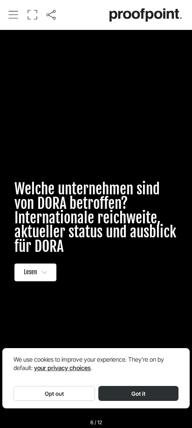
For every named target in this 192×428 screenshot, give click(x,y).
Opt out (54, 393)
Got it (138, 393)
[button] (13, 14)
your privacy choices (62, 367)
